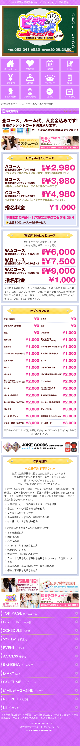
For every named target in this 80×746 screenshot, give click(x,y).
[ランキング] (50, 78)
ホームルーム (20, 613)
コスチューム (19, 682)
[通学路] (30, 78)
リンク (11, 707)
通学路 (14, 656)
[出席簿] (50, 65)
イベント (14, 647)
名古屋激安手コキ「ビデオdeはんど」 (40, 727)
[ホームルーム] (10, 65)
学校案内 (15, 639)
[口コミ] (50, 92)
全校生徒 (17, 622)
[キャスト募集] (10, 92)
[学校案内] (10, 78)
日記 (11, 673)
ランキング (18, 665)
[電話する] (70, 78)
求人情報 (16, 699)
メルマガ (23, 690)
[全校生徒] (30, 65)
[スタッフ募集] (30, 92)
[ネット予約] (70, 92)
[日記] (70, 65)
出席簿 (16, 630)
